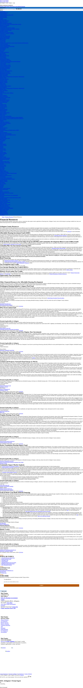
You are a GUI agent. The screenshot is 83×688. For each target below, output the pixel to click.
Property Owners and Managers (6, 208)
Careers (1, 18)
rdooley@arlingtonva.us (5, 389)
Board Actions (3, 39)
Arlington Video (3, 105)
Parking (1, 141)
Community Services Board (5, 30)
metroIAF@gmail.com (4, 411)
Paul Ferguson (3, 56)
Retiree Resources (3, 21)
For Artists (2, 167)
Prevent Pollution (3, 132)
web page (69, 231)
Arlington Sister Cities (4, 161)
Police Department (4, 75)
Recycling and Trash (4, 205)
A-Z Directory (4, 621)
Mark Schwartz (3, 54)
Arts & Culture (3, 149)
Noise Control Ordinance (5, 188)
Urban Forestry (3, 136)
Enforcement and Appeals (5, 123)
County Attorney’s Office (5, 62)
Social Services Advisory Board (6, 32)
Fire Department (3, 69)
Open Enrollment (3, 26)
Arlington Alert (3, 84)
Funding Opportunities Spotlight (6, 486)
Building (2, 120)
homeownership (6, 244)
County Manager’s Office (5, 65)
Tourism (1, 147)
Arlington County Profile (5, 97)
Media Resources (3, 110)
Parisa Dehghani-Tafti (4, 55)
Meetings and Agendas (4, 38)
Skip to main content (4, 1)
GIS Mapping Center (4, 101)
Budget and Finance (4, 12)
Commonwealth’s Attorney (5, 85)
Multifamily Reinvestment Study (8, 563)
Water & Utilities (3, 211)
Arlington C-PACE (4, 386)
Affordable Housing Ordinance (60, 235)
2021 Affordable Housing (6, 564)
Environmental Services (5, 68)
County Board (3, 34)
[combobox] (6, 5)
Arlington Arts (3, 166)
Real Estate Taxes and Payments (6, 193)
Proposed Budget (3, 17)
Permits (1, 126)
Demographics (3, 98)
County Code (3, 41)
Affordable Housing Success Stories (8, 562)
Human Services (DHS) (5, 72)
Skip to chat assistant (4, 0)
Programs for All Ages (4, 159)
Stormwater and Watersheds (5, 133)
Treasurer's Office (3, 80)
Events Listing (3, 111)
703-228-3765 (3, 571)
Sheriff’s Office (3, 77)
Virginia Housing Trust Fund (6, 442)
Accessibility (4, 632)
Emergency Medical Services (6, 70)
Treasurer (2, 51)
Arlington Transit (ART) (5, 138)
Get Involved (2, 40)
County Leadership (4, 44)
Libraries (2, 155)
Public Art (2, 169)
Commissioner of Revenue (5, 60)
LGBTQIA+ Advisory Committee (7, 33)
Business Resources (4, 213)
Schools (1, 146)
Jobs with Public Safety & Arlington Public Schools (10, 24)
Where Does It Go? (4, 210)
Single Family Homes (4, 209)
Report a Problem (5, 624)
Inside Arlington (3, 113)
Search (1, 9)
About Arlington (3, 95)
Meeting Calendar (3, 82)
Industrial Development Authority (11, 260)
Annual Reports (4, 561)
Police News (2, 115)
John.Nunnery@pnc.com (5, 328)
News (1, 103)
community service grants (15, 244)
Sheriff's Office (3, 89)
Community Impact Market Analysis (9, 472)
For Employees (4, 630)
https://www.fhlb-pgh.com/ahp (44, 516)
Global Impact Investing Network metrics (55, 298)
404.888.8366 (3, 523)
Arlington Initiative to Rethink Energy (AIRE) (9, 130)
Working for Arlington (4, 25)
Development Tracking (4, 99)
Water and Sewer (3, 203)
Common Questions (5, 625)
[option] (41, 4)
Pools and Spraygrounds (5, 158)
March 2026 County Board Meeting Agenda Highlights (11, 117)
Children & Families (4, 172)
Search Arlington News (5, 112)
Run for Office (3, 183)
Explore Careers (3, 19)
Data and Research (4, 96)
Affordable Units (4, 560)
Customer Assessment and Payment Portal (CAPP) (10, 197)
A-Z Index (2, 215)
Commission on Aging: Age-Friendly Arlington (9, 28)
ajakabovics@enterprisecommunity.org (8, 550)
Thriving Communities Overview (7, 461)
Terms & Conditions (12, 673)
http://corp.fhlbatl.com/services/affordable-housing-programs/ (38, 511)
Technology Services (4, 78)
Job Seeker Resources (4, 20)
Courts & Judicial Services (5, 66)
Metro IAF (2, 412)
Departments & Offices (4, 59)
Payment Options (3, 198)
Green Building (3, 124)
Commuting (2, 140)
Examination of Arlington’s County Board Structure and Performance (14, 42)
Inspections (2, 125)
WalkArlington (3, 144)
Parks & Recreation (4, 74)
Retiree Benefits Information (6, 23)
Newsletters (2, 108)
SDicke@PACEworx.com (5, 385)
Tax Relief (2, 194)
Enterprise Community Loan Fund (7, 350)
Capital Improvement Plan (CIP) (6, 15)
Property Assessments (4, 191)
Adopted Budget (3, 13)
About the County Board (5, 35)
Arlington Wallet (3, 16)
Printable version (3, 463)
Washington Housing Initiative (6, 305)
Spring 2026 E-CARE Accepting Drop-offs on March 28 (11, 118)
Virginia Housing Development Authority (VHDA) (14, 261)
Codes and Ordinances (4, 122)
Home (3, 217)
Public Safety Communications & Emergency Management (12, 76)
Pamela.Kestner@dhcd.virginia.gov (7, 441)
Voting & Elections (4, 212)
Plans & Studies (3, 119)
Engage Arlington (3, 81)
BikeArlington (3, 139)
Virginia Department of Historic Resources (58, 273)
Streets (1, 142)
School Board (3, 48)
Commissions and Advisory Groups (7, 27)
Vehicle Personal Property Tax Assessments (9, 195)
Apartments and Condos (5, 206)
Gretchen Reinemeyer (4, 52)
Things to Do (2, 148)
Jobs (2, 626)
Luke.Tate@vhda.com (4, 485)
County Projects (3, 58)
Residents (2, 163)
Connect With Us (3, 106)
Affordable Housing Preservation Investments (9, 329)
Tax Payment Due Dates (5, 199)
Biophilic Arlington (4, 31)
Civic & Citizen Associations (6, 177)
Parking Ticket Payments (5, 202)
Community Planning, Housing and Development (10, 61)
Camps (1, 151)
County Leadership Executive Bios (7, 46)
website (33, 357)
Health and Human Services (5, 175)
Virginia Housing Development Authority (10, 466)
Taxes (1, 190)
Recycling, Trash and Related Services (8, 134)
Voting (1, 94)
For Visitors (2, 168)
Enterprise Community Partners (6, 551)
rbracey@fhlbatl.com (4, 524)
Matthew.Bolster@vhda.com (6, 488)
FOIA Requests (4, 629)
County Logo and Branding (5, 116)
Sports (1, 160)
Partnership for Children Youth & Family (8, 173)
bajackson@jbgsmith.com (5, 303)
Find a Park (2, 154)
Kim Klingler (2, 53)
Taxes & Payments (4, 201)
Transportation (3, 137)
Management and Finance (5, 73)
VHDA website (69, 269)
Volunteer (2, 91)
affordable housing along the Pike (58, 248)
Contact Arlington (28, 673)
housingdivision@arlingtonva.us (6, 570)
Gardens (1, 131)
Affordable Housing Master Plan (8, 557)
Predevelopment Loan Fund (7, 467)
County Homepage (4, 673)
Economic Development (5, 67)
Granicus (22, 675)
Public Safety (2, 83)
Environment (2, 129)
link (67, 510)
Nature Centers (3, 156)
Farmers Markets (3, 153)
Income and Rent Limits (6, 559)
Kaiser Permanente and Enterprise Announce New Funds (11, 462)
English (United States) (12, 4)
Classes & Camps (3, 174)
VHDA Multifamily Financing (22, 262)
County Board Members (5, 37)
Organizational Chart (4, 47)
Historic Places (3, 170)
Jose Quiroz (2, 49)
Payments (2, 196)
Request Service (4, 622)
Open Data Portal (3, 102)
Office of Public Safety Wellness (6, 92)
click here (21, 306)
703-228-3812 (8, 273)
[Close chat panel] (0, 682)
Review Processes (3, 127)
